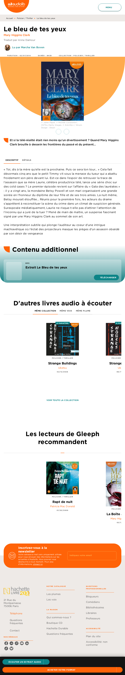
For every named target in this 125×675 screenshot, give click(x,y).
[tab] (12, 160)
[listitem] (6, 643)
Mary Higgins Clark (17, 35)
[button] (26, 662)
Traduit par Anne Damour (19, 39)
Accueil (9, 18)
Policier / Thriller (25, 18)
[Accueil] (16, 7)
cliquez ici (38, 564)
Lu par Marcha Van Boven (28, 47)
